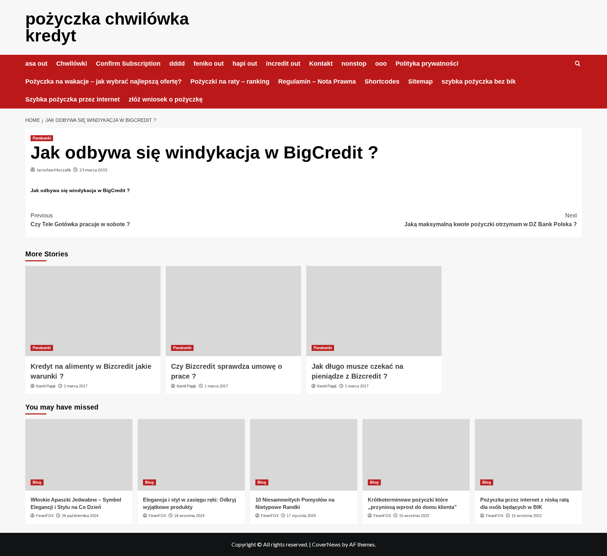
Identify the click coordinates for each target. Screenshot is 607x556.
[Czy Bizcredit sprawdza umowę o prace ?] (233, 311)
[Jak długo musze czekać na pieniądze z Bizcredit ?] (374, 311)
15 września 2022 (414, 516)
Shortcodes (382, 81)
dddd (177, 63)
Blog (37, 482)
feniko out (209, 63)
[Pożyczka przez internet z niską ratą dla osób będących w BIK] (528, 454)
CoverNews (326, 544)
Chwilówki (71, 63)
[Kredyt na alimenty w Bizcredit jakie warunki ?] (93, 311)
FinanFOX (45, 516)
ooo (381, 63)
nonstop (353, 63)
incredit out (283, 63)
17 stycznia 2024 (301, 516)
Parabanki (42, 138)
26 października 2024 (80, 516)
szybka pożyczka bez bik (479, 81)
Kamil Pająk (46, 386)
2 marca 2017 (75, 386)
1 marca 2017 (216, 386)
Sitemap (420, 81)
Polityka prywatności (427, 63)
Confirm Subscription (128, 63)
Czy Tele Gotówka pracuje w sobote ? (80, 220)
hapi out (245, 63)
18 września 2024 (189, 516)
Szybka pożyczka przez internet (72, 99)
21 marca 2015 (93, 169)
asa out (36, 63)
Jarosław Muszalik (54, 169)
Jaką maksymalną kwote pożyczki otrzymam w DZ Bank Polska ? (490, 220)
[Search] (577, 64)
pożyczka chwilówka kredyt (107, 27)
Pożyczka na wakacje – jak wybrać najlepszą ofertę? (103, 81)
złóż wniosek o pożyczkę (166, 99)
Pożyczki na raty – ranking (229, 81)
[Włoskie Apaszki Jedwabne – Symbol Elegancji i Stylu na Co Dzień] (78, 454)
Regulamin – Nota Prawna (317, 81)
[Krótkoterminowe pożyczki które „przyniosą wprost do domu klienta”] (416, 454)
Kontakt (321, 63)
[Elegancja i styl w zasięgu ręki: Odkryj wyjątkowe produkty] (191, 454)
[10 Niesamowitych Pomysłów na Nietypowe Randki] (303, 454)
